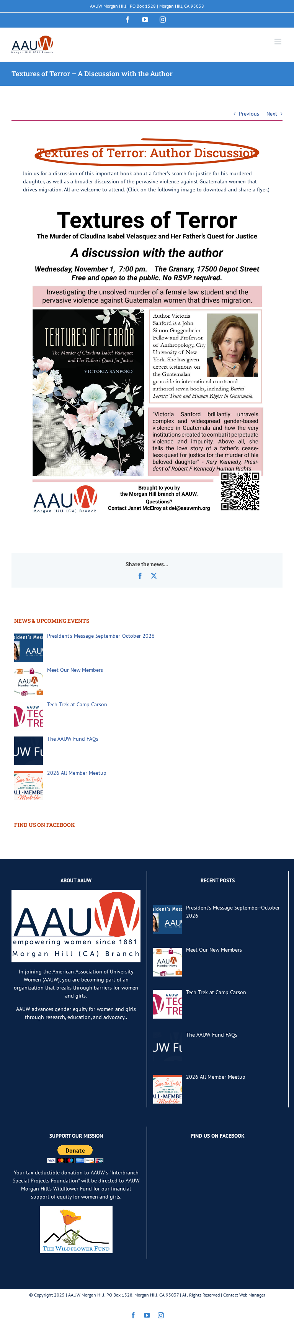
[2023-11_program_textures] (147, 204)
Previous (249, 113)
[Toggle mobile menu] (278, 42)
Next (271, 113)
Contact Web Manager (244, 1295)
